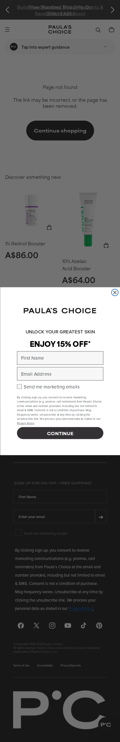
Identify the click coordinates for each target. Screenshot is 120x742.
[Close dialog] (114, 292)
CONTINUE (60, 433)
